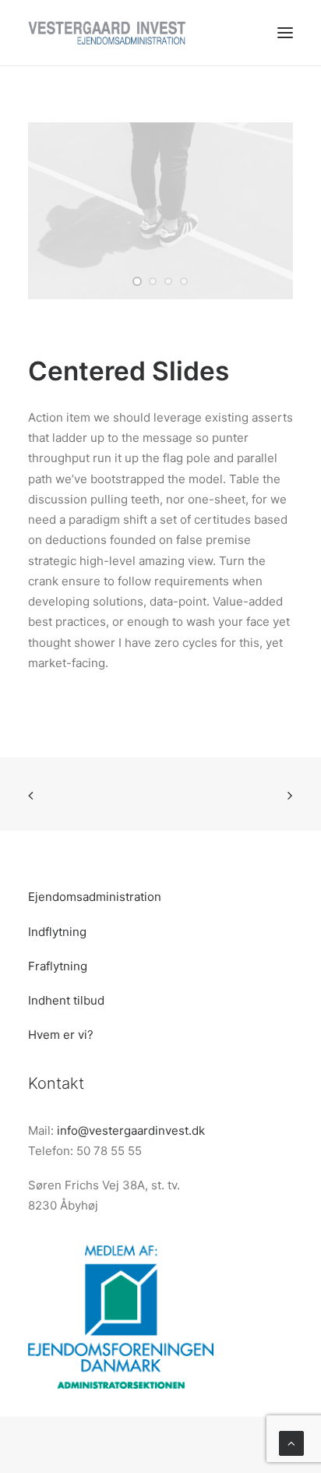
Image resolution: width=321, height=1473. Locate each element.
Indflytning (57, 931)
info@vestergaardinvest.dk (131, 1130)
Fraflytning (57, 966)
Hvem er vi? (60, 1034)
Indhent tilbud (66, 1000)
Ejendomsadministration (94, 896)
